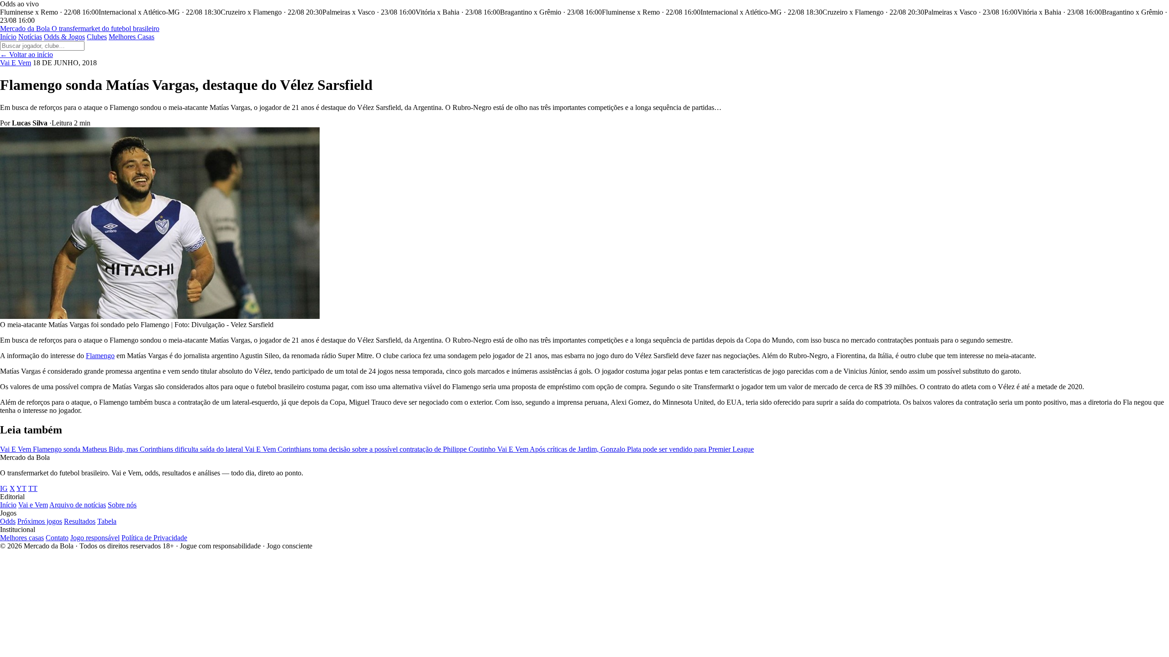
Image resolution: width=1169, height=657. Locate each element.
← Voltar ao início (26, 54)
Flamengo (100, 356)
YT (21, 488)
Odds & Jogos (64, 37)
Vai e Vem (33, 505)
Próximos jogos (39, 521)
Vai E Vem (15, 63)
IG (4, 488)
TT (32, 488)
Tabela (106, 521)
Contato (57, 538)
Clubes (97, 37)
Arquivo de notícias (77, 505)
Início (8, 37)
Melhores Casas (131, 37)
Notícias (30, 37)
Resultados (79, 521)
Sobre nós (122, 505)
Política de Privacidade (154, 538)
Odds (8, 521)
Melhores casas (22, 538)
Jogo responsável (95, 538)
